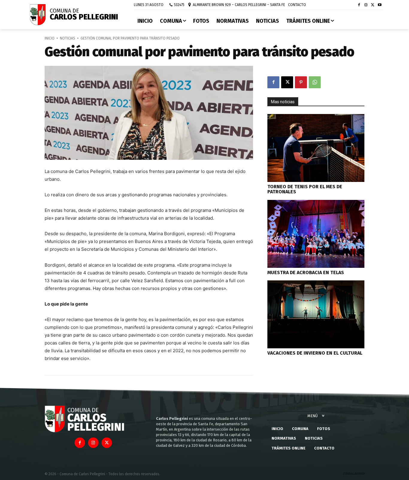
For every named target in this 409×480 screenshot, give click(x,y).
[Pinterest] (301, 82)
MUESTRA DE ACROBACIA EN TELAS (305, 272)
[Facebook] (359, 5)
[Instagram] (366, 5)
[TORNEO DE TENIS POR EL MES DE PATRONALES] (315, 148)
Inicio (49, 38)
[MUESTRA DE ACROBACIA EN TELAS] (315, 234)
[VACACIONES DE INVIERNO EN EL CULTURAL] (315, 314)
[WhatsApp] (315, 82)
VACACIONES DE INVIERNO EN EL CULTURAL (314, 353)
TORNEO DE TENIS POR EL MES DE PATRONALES (304, 189)
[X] (372, 5)
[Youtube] (379, 5)
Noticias (67, 38)
